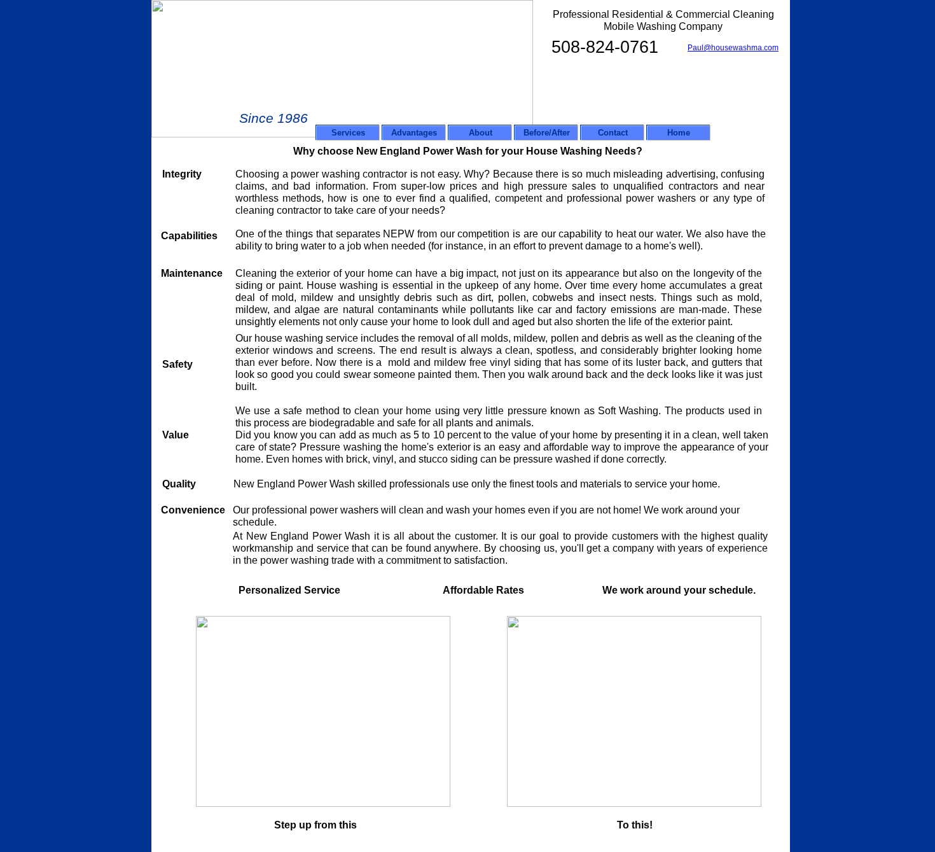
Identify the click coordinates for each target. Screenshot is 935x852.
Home (678, 132)
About (480, 132)
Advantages (414, 132)
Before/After (546, 132)
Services (348, 132)
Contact (613, 132)
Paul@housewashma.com (733, 47)
